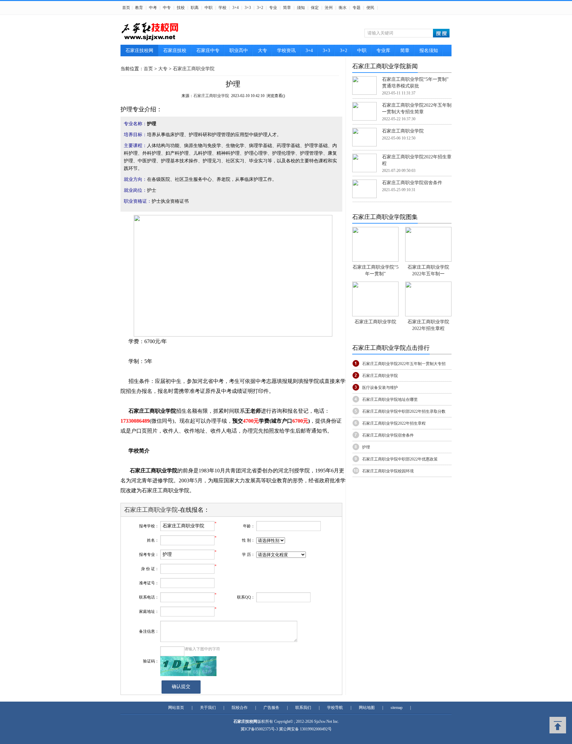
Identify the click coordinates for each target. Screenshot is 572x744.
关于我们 (208, 707)
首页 (126, 7)
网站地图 (367, 707)
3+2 (260, 7)
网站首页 (176, 707)
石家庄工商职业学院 (194, 68)
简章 (287, 7)
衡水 (343, 7)
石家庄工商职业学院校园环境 (388, 471)
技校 (181, 7)
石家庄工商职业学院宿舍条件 (412, 182)
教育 (139, 7)
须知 (301, 7)
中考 (153, 7)
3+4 (235, 7)
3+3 (248, 7)
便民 (370, 7)
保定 (315, 7)
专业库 (383, 50)
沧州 (329, 7)
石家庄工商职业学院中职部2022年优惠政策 (400, 459)
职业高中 (238, 50)
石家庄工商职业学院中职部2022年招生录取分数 (404, 411)
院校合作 (240, 707)
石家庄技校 (174, 50)
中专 (167, 7)
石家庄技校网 (139, 50)
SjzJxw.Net (323, 721)
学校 (222, 7)
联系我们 (303, 707)
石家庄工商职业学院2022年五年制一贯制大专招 (404, 363)
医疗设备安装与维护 (380, 387)
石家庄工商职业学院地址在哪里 (390, 399)
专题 (356, 7)
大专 (262, 50)
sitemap (397, 707)
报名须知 (428, 50)
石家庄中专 (207, 50)
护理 (366, 447)
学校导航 (335, 707)
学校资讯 (286, 50)
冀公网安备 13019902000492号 (305, 729)
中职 (209, 7)
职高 (195, 7)
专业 (273, 7)
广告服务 (271, 707)
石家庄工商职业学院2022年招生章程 (394, 423)
